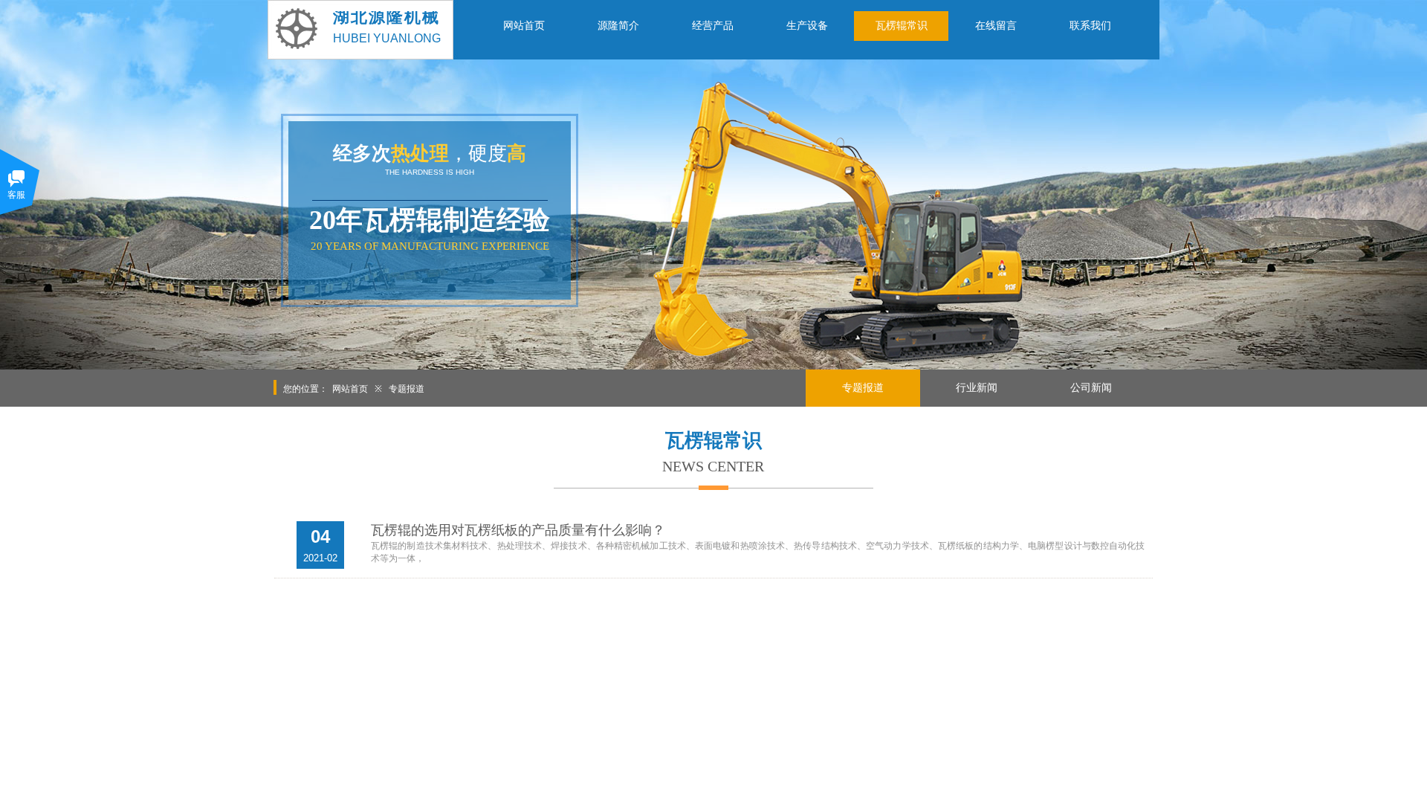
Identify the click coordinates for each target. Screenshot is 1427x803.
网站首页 (350, 389)
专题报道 (406, 389)
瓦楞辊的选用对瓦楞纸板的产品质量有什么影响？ (518, 530)
